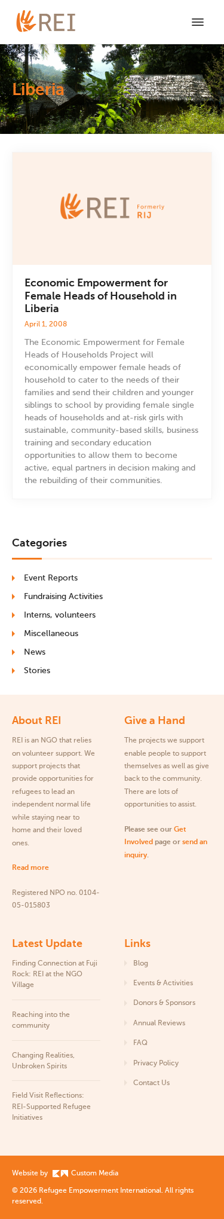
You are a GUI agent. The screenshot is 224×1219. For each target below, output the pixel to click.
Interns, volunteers (60, 614)
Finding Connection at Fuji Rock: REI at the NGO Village (54, 974)
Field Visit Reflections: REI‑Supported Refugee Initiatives (51, 1106)
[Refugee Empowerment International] (60, 22)
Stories (37, 670)
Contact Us (151, 1083)
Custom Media (93, 1173)
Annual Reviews (159, 1023)
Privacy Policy (156, 1063)
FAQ (140, 1042)
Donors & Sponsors (164, 1002)
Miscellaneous (51, 633)
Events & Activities (163, 983)
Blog (140, 963)
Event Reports (51, 577)
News (34, 651)
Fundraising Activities (63, 596)
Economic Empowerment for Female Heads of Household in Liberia (100, 296)
